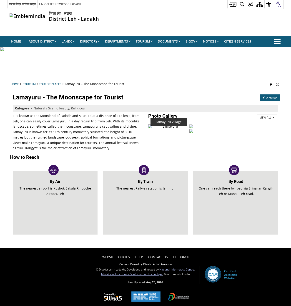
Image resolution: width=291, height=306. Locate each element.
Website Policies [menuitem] (116, 257)
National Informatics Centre (176, 269)
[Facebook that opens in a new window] (271, 84)
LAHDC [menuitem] (67, 41)
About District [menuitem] (41, 41)
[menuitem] (232, 4)
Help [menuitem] (139, 257)
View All (266, 117)
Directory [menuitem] (88, 41)
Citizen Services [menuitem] (237, 41)
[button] (278, 41)
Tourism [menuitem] (143, 41)
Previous (152, 128)
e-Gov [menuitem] (190, 41)
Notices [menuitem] (209, 41)
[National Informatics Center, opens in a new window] (146, 297)
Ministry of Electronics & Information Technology (132, 274)
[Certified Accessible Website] (212, 274)
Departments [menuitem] (116, 41)
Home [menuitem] (16, 41)
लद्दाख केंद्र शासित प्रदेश (22, 4)
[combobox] (278, 4)
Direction (271, 98)
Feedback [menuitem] (181, 257)
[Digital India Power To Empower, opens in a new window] (179, 297)
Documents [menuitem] (168, 41)
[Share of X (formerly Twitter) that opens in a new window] (277, 84)
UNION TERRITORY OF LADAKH (60, 4)
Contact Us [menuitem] (158, 257)
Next (198, 128)
